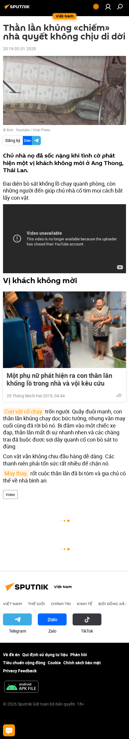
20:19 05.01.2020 (19, 48)
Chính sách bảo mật (82, 662)
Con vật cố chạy (23, 411)
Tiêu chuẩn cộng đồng (24, 662)
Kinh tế (84, 603)
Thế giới (36, 603)
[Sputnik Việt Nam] (18, 9)
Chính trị (61, 603)
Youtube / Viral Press (33, 129)
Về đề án (11, 654)
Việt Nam (12, 603)
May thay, (16, 473)
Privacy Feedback (20, 671)
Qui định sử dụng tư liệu (45, 654)
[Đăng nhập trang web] (108, 7)
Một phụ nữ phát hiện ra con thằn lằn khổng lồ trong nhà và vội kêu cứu (59, 379)
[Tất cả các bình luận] (9, 730)
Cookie (54, 662)
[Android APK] (21, 687)
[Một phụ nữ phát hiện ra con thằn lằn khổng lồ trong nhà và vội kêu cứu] (64, 329)
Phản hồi (78, 654)
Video (10, 494)
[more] (119, 395)
